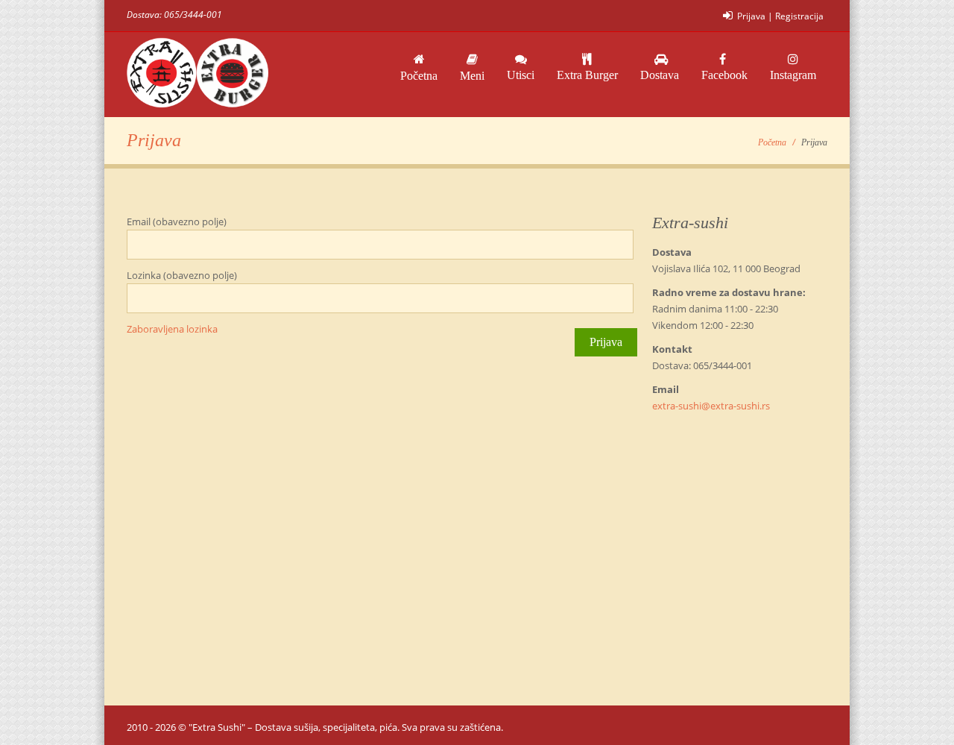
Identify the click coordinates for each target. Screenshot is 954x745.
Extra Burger (587, 75)
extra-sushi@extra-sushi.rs (711, 405)
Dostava (659, 75)
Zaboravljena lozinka (172, 329)
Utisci (520, 75)
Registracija (799, 16)
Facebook (724, 75)
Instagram (793, 75)
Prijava (751, 16)
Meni (472, 75)
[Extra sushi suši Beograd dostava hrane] (197, 74)
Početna (418, 75)
